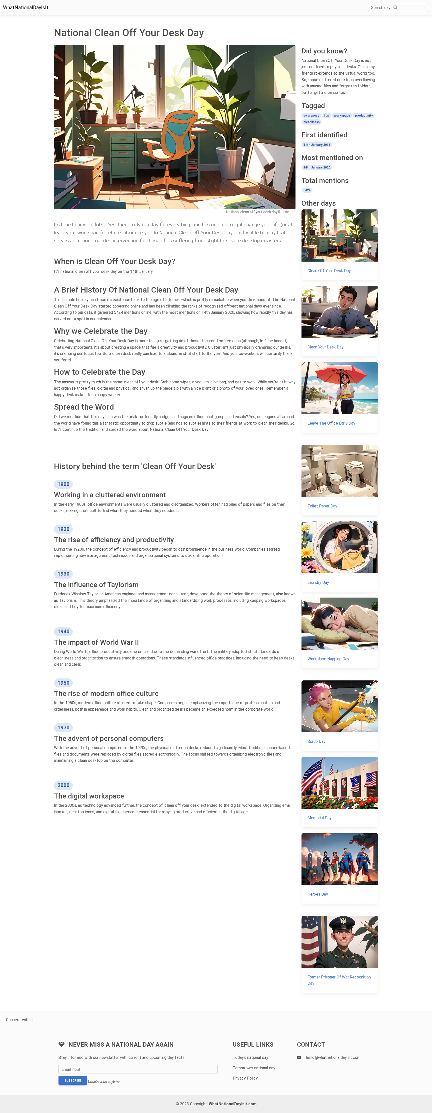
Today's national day (250, 1057)
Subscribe (72, 1080)
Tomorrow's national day (254, 1068)
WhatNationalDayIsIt (25, 7)
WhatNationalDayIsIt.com (232, 1104)
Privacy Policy (245, 1078)
